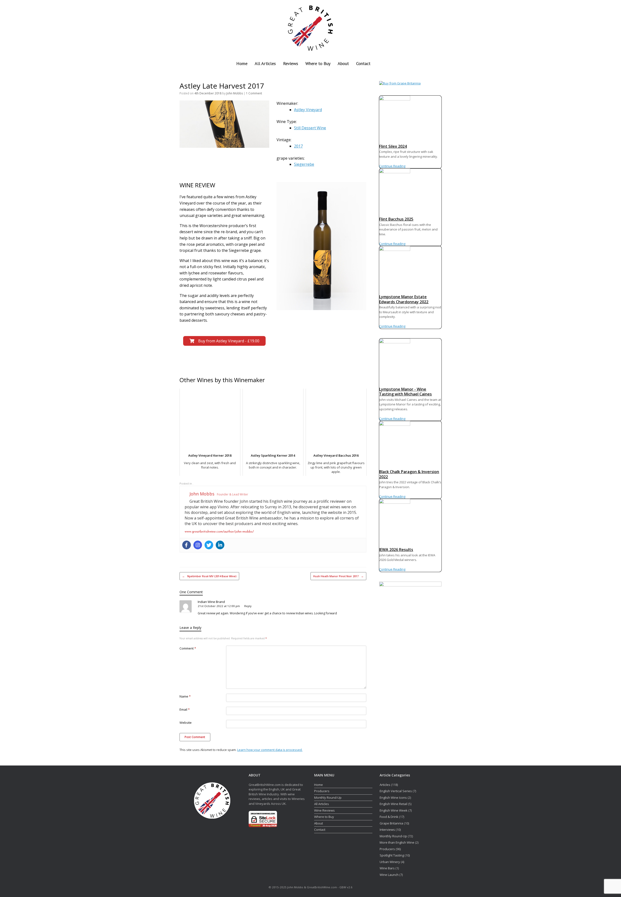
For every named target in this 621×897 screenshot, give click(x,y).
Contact (363, 63)
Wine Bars (387, 868)
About (343, 63)
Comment (188, 648)
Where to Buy (317, 63)
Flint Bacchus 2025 (396, 219)
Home (241, 63)
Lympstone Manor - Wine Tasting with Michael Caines (405, 392)
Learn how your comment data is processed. (269, 750)
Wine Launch (389, 874)
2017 (298, 146)
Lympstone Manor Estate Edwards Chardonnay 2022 (403, 299)
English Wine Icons (393, 797)
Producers (321, 791)
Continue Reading (392, 166)
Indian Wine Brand (211, 602)
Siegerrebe (304, 164)
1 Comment (254, 93)
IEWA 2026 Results (396, 549)
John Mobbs (234, 93)
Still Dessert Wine (310, 128)
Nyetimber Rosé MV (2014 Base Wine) (209, 576)
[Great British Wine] (310, 27)
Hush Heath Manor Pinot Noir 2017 (338, 576)
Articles (385, 784)
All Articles (265, 63)
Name (185, 696)
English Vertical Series (396, 791)
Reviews (290, 63)
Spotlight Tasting (392, 855)
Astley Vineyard (308, 109)
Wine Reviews (324, 810)
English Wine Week (394, 810)
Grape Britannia (391, 823)
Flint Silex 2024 (393, 146)
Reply (248, 606)
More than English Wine (397, 842)
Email (185, 709)
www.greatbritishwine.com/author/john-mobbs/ (219, 532)
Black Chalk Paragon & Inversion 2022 (409, 474)
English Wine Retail (393, 804)
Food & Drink (389, 817)
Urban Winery (390, 862)
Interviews (387, 829)
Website (186, 722)
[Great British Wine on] (427, 27)
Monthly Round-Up (328, 797)
